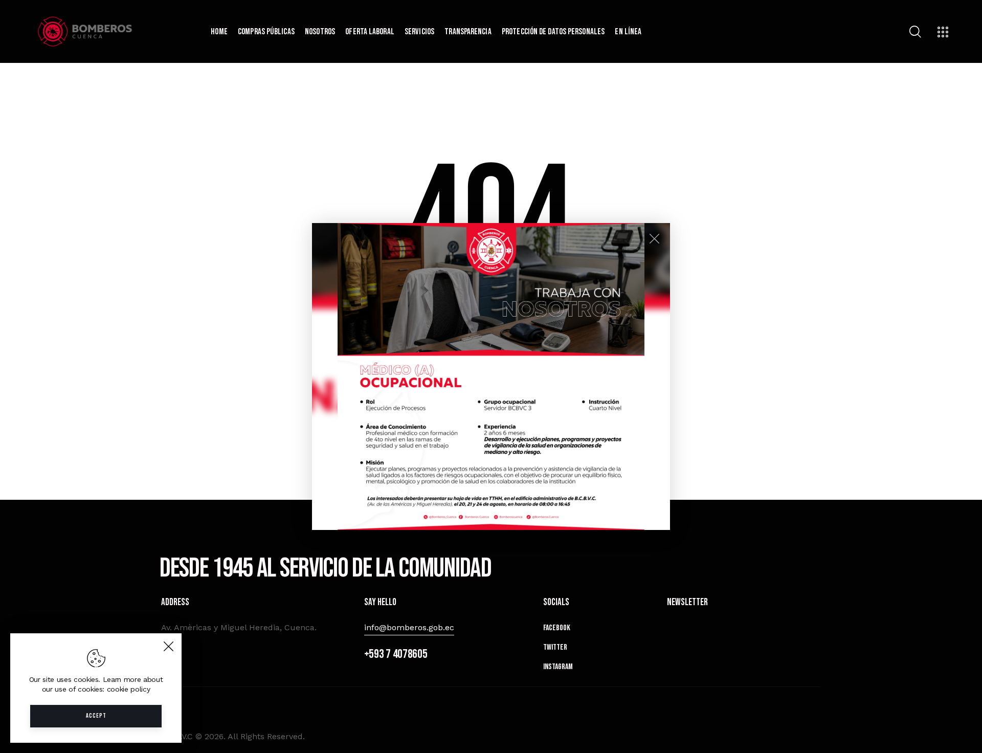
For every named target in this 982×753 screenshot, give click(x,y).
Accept (96, 716)
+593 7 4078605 (396, 654)
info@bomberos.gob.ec (409, 627)
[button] (491, 376)
